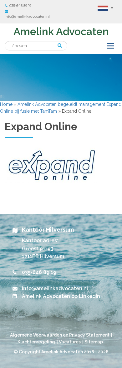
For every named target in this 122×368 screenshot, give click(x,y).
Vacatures (70, 341)
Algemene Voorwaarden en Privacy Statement (59, 335)
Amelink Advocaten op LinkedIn (61, 296)
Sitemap (93, 341)
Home (6, 104)
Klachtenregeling (36, 341)
